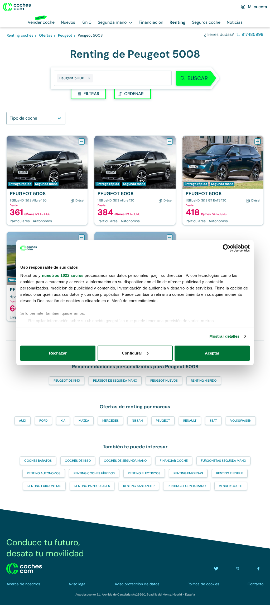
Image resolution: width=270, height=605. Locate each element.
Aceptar (212, 353)
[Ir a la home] (17, 7)
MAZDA (84, 421)
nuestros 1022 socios (63, 275)
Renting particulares (92, 486)
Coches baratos (38, 461)
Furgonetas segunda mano (223, 461)
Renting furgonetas (44, 486)
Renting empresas (188, 473)
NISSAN (137, 421)
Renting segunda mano (187, 486)
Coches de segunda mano (125, 461)
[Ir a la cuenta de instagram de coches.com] (237, 568)
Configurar (132, 353)
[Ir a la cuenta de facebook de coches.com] (258, 568)
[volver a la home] (24, 568)
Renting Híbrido (203, 380)
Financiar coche (174, 461)
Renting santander (139, 486)
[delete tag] (89, 78)
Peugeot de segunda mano (115, 380)
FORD (43, 421)
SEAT (213, 421)
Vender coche (231, 486)
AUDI (22, 421)
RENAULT (189, 421)
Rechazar (58, 353)
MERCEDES (110, 421)
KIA (63, 421)
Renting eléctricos (144, 473)
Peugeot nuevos (164, 380)
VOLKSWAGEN (240, 421)
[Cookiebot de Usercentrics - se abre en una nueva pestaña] (227, 248)
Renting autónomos (43, 473)
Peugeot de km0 (67, 380)
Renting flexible (229, 473)
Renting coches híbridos (94, 473)
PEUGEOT (163, 421)
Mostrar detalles (224, 336)
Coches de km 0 (78, 461)
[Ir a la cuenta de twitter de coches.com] (216, 568)
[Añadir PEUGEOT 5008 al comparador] (82, 141)
